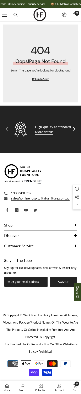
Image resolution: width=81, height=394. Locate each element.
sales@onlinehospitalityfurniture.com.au (40, 198)
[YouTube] (26, 210)
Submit (63, 282)
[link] (22, 387)
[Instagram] (17, 210)
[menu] (4, 14)
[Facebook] (7, 210)
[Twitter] (35, 210)
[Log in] (64, 14)
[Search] (15, 14)
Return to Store (40, 79)
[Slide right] (74, 129)
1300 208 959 (21, 193)
